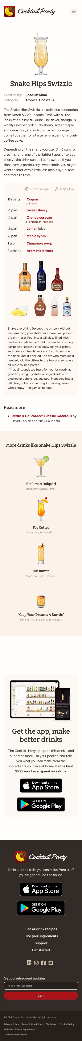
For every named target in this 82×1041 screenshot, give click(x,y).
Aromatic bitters (40, 251)
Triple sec (47, 221)
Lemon (32, 228)
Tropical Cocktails (40, 100)
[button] (37, 189)
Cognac (33, 199)
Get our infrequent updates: (25, 978)
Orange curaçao (39, 217)
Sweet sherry (37, 210)
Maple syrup (36, 236)
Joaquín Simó (36, 95)
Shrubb (33, 221)
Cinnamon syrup (39, 243)
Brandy (33, 203)
